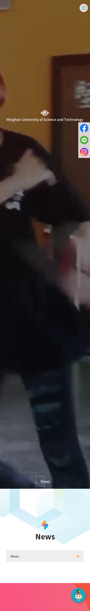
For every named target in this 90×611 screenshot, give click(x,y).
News (42, 481)
